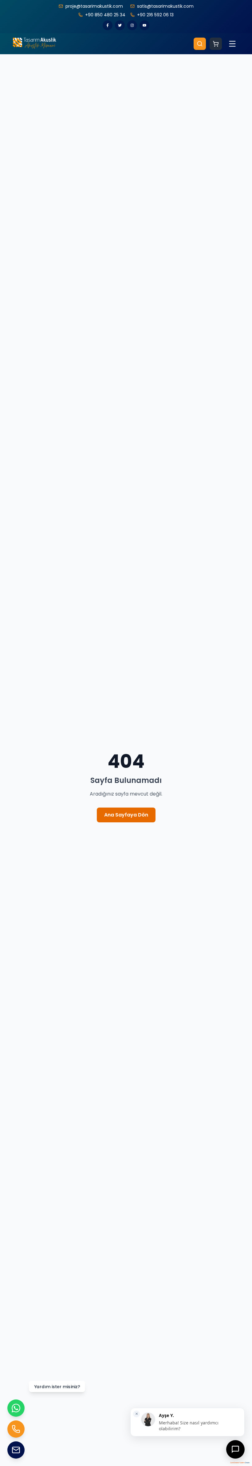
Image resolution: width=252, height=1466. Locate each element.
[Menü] (232, 44)
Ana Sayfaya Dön (126, 814)
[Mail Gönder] (16, 1450)
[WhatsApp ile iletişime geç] (16, 1408)
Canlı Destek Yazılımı (237, 1463)
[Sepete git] (216, 44)
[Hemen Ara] (16, 1429)
